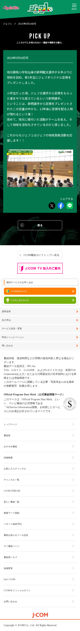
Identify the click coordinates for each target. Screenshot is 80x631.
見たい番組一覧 (11, 502)
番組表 (7, 435)
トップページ (10, 424)
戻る (40, 225)
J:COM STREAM (12, 491)
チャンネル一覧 (11, 479)
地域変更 (8, 568)
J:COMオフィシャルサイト (17, 590)
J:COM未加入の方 (19, 291)
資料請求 (6, 311)
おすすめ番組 (10, 446)
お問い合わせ (10, 601)
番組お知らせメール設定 (16, 535)
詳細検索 (8, 457)
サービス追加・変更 (12, 328)
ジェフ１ (7, 23)
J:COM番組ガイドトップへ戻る (41, 255)
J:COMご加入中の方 (20, 300)
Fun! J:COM (9, 579)
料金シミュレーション (13, 337)
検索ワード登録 (11, 513)
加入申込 (6, 320)
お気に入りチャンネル (15, 468)
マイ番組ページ (11, 546)
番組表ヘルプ (10, 557)
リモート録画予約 (13, 524)
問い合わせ (7, 345)
